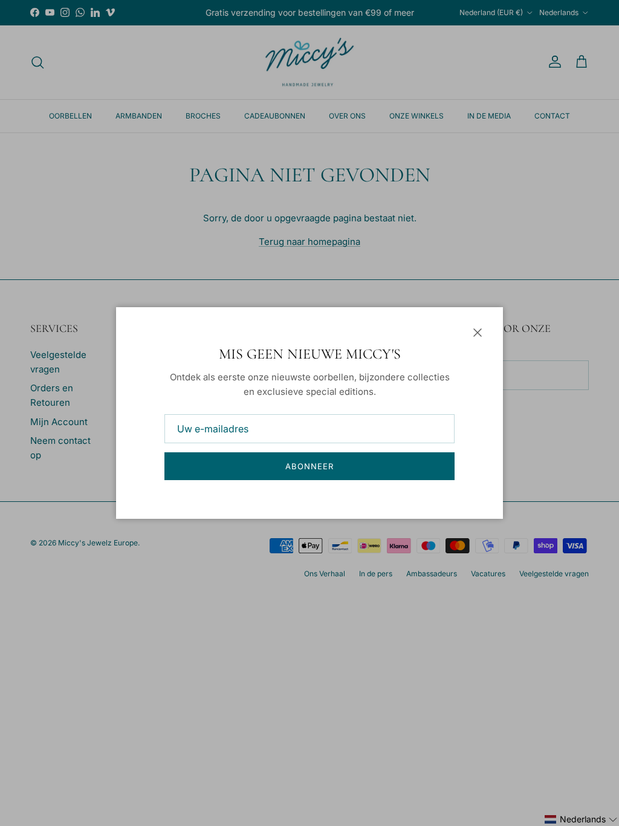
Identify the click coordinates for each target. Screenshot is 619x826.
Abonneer (309, 466)
